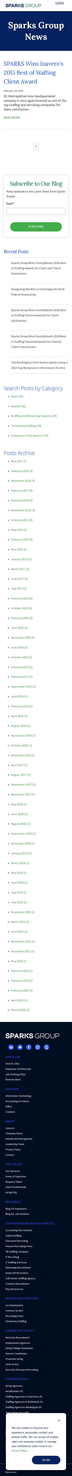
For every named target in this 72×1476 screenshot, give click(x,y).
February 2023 (22, 971)
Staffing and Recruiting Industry (34, 416)
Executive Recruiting (17, 1240)
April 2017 (19, 765)
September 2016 (23, 735)
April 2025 (19, 1000)
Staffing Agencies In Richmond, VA (24, 1401)
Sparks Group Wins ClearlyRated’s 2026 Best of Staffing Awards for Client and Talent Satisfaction (38, 268)
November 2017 (23, 794)
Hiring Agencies (14, 1385)
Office (9, 1106)
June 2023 (19, 647)
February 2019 (22, 598)
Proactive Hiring (14, 1359)
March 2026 (20, 1010)
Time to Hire (12, 1364)
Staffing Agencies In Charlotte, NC (24, 1396)
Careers (10, 1128)
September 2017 (23, 784)
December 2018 (23, 843)
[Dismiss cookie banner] (59, 1421)
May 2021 (19, 529)
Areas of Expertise (16, 1176)
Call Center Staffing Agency (20, 1278)
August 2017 (20, 775)
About (10, 1121)
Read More (12, 117)
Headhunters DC (14, 1391)
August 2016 (20, 726)
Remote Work (13, 1079)
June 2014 (19, 696)
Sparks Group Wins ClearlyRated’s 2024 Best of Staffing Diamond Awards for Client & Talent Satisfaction (38, 341)
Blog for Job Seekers (17, 1214)
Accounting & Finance (17, 1101)
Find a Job (13, 1057)
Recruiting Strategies (22, 1298)
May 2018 (19, 804)
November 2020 (23, 912)
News (17, 396)
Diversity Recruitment (18, 1337)
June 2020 (19, 627)
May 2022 (19, 961)
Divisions (12, 1089)
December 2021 (23, 951)
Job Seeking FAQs (16, 1074)
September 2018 (23, 833)
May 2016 (19, 549)
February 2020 (22, 618)
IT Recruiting (12, 1257)
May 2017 (19, 461)
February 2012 (22, 667)
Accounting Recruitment (19, 1230)
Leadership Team (15, 1144)
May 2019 (19, 873)
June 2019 (19, 882)
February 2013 (22, 677)
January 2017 (21, 559)
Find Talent (14, 1164)
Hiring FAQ (11, 1192)
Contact (10, 1155)
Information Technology (19, 1095)
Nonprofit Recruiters (17, 1273)
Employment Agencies (18, 1343)
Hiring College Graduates (19, 1348)
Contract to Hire (14, 1310)
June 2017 (19, 578)
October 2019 (21, 608)
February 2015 (22, 706)
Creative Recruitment (17, 1283)
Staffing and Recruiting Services (30, 1223)
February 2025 (22, 990)
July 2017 (19, 588)
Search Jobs (12, 1063)
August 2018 (20, 824)
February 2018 (22, 500)
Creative (10, 1111)
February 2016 (22, 471)
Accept (46, 1460)
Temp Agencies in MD (17, 1412)
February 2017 (22, 490)
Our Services (13, 1171)
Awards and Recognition (19, 1138)
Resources (13, 1202)
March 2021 (20, 922)
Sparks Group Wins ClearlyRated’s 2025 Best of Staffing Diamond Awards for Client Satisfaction (38, 315)
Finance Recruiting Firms (19, 1246)
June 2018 (19, 814)
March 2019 (20, 863)
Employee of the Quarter (29, 435)
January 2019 (21, 853)
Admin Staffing (13, 1235)
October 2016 (21, 745)
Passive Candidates (16, 1353)
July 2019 (19, 892)
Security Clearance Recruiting (22, 1369)
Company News (14, 1133)
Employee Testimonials (18, 1069)
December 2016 (23, 755)
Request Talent (14, 1181)
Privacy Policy (19, 1451)
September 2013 (23, 686)
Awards (18, 406)
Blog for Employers (16, 1208)
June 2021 (19, 931)
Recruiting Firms (14, 1316)
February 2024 (22, 980)
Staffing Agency (17, 1379)
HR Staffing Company (17, 1251)
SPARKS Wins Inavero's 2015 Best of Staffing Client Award (33, 72)
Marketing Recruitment (18, 1267)
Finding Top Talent (20, 1331)
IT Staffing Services (16, 1262)
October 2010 (21, 657)
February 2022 (22, 539)
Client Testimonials (16, 1187)
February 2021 (22, 520)
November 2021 (23, 941)
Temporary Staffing (26, 426)
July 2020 (19, 902)
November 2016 (23, 480)
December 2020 (23, 637)
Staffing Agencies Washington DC (24, 1407)
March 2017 (20, 569)
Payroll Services (14, 1289)
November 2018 (23, 510)
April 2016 (19, 716)
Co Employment (14, 1305)
